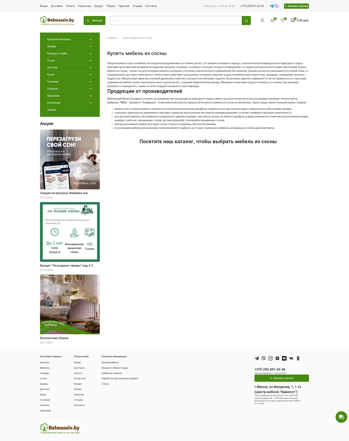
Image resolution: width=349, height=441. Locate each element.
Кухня (50, 74)
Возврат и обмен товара (114, 368)
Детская (52, 67)
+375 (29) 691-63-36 (252, 6)
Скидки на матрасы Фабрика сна (64, 193)
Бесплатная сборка (54, 338)
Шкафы (51, 46)
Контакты (151, 6)
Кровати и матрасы (59, 39)
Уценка (51, 109)
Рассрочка (84, 6)
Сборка (110, 6)
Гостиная (52, 81)
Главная (112, 37)
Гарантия (123, 6)
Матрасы (45, 368)
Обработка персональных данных (119, 378)
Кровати (44, 362)
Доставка (57, 6)
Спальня (52, 88)
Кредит (98, 6)
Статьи (105, 383)
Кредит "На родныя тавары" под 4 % (66, 265)
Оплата (70, 6)
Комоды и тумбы (57, 53)
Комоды (44, 373)
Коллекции (54, 102)
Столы (51, 60)
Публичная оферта (111, 373)
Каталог (97, 20)
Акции (44, 6)
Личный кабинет (110, 362)
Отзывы (137, 6)
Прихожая (53, 95)
